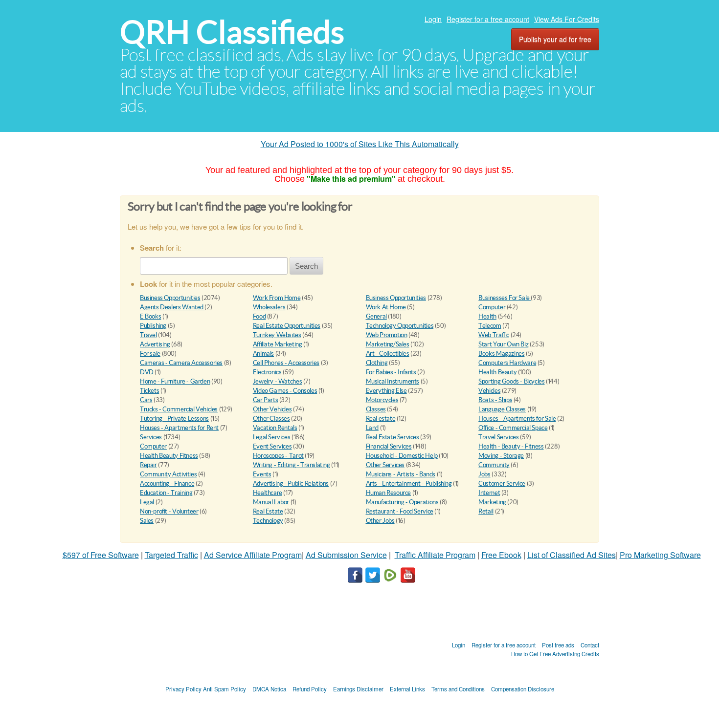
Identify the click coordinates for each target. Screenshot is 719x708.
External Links (407, 689)
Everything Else (386, 390)
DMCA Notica (269, 689)
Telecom (489, 325)
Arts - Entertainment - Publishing (409, 483)
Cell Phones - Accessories (286, 362)
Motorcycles (382, 400)
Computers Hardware (507, 362)
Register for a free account (488, 19)
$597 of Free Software (101, 554)
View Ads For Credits (566, 19)
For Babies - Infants (391, 372)
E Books (150, 316)
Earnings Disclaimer (358, 689)
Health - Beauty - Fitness (510, 446)
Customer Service (501, 483)
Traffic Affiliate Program (435, 554)
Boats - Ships (495, 400)
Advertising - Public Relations (291, 483)
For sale (150, 353)
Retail (486, 511)
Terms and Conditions (458, 689)
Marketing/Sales (387, 344)
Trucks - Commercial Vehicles (179, 409)
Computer (491, 307)
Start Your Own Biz (503, 344)
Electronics (267, 372)
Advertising (155, 344)
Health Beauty (497, 372)
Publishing (153, 325)
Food (259, 316)
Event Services (272, 446)
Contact (590, 645)
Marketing (492, 502)
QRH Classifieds (232, 32)
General (376, 316)
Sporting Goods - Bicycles (511, 381)
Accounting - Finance (167, 483)
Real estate (381, 418)
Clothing (377, 362)
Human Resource (388, 492)
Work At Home (386, 307)
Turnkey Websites (277, 335)
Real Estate (268, 511)
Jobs (484, 474)
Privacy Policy (183, 689)
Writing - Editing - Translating (291, 465)
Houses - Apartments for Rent (179, 427)
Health (487, 316)
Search (306, 266)
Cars (146, 400)
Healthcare (267, 492)
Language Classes (502, 409)
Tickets (149, 390)
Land (372, 427)
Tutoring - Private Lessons (174, 418)
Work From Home (277, 297)
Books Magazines (501, 353)
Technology (268, 520)
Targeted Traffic (171, 554)
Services (151, 437)
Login (433, 19)
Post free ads (558, 645)
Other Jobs (380, 520)
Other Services (385, 465)
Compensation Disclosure (522, 689)
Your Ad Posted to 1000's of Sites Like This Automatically (360, 144)
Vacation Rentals (275, 427)
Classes (376, 409)
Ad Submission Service (346, 554)
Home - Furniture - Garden (175, 381)
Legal (147, 502)
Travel (148, 335)
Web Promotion (386, 335)
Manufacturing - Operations (402, 502)
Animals (263, 353)
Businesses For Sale (504, 297)
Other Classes (271, 418)
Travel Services (498, 437)
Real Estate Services (392, 437)
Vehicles (489, 390)
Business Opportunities (170, 297)
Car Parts (265, 400)
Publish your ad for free (555, 39)
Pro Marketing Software (660, 554)
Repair (148, 465)
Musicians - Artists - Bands (400, 474)
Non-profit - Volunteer (169, 511)
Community (494, 465)
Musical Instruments (393, 381)
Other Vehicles (272, 409)
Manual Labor (271, 502)
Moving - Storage (501, 455)
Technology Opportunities (400, 325)
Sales (147, 520)
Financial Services (389, 446)
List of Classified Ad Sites (571, 554)
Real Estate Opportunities (286, 325)
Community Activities (168, 474)
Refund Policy (309, 689)
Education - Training (166, 492)
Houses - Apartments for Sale (517, 418)
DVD (147, 372)
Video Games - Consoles (285, 390)
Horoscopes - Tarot (278, 455)
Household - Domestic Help (402, 455)
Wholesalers (269, 307)
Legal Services (272, 437)
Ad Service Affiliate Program (253, 554)
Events (262, 474)
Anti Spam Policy (224, 689)
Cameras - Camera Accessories (181, 362)
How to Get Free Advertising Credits (555, 654)
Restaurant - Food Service (399, 511)
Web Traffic (493, 335)
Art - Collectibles (387, 353)
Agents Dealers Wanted (172, 307)
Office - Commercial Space (512, 427)
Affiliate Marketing (277, 344)
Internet (489, 492)
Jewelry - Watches (277, 381)
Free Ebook (501, 554)
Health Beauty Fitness (169, 455)
